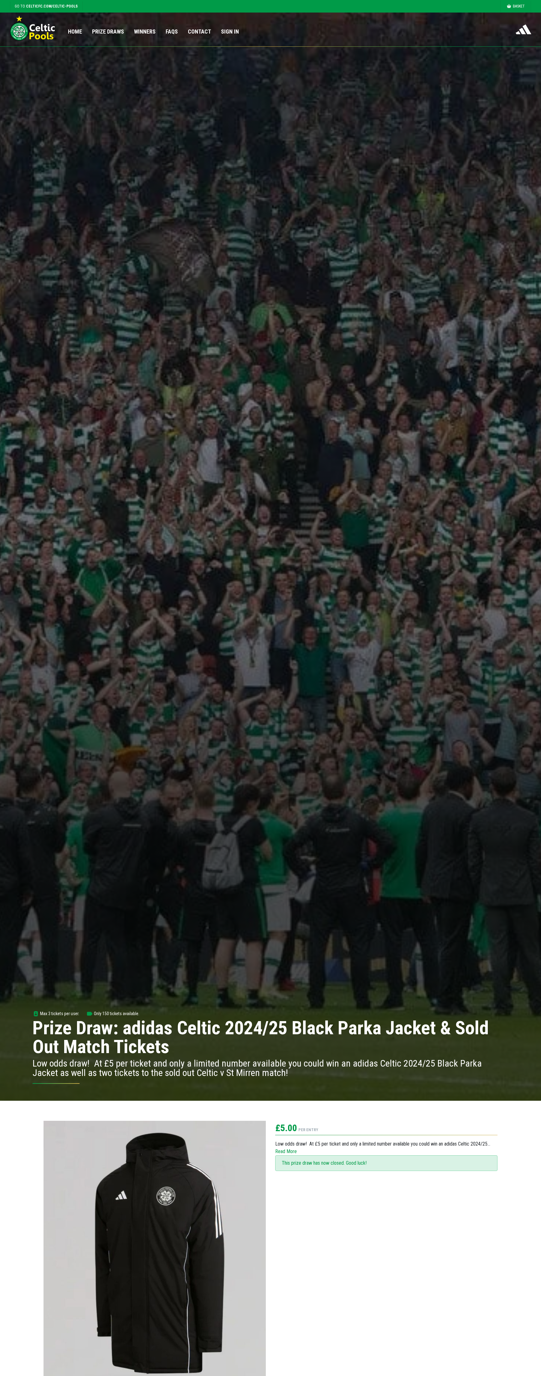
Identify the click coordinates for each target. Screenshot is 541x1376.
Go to (46, 6)
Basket (519, 6)
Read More (286, 1151)
